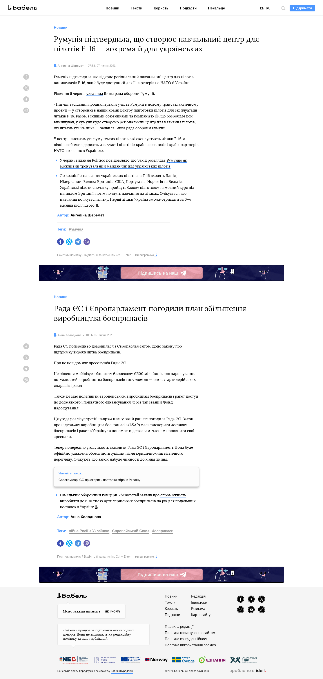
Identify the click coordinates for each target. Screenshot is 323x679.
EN (262, 8)
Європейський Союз (130, 531)
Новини (112, 8)
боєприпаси (162, 531)
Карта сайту (200, 615)
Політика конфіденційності (186, 639)
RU (268, 8)
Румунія (76, 229)
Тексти (136, 8)
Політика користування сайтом (190, 633)
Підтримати (302, 8)
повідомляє (77, 363)
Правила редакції (179, 627)
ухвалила (94, 93)
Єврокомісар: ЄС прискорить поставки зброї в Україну (99, 480)
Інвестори (199, 602)
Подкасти (188, 8)
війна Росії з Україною (89, 531)
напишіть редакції (122, 671)
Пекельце (216, 8)
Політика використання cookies (190, 645)
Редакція (198, 596)
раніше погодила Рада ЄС (158, 419)
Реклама (198, 609)
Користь (161, 8)
